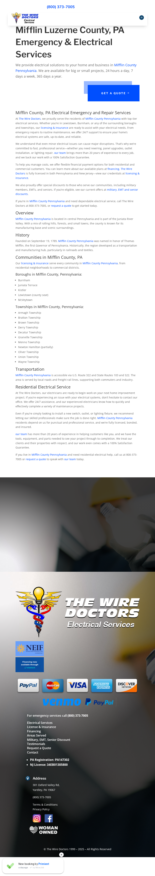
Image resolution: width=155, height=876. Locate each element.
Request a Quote (39, 748)
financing (113, 169)
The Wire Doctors (30, 118)
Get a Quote (113, 93)
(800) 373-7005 (61, 6)
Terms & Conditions (45, 804)
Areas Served (36, 735)
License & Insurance (41, 727)
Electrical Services (40, 723)
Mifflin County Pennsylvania (103, 118)
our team (60, 153)
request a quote (61, 205)
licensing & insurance (54, 127)
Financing (34, 731)
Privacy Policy (41, 809)
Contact (32, 752)
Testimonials (36, 744)
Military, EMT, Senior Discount (48, 740)
